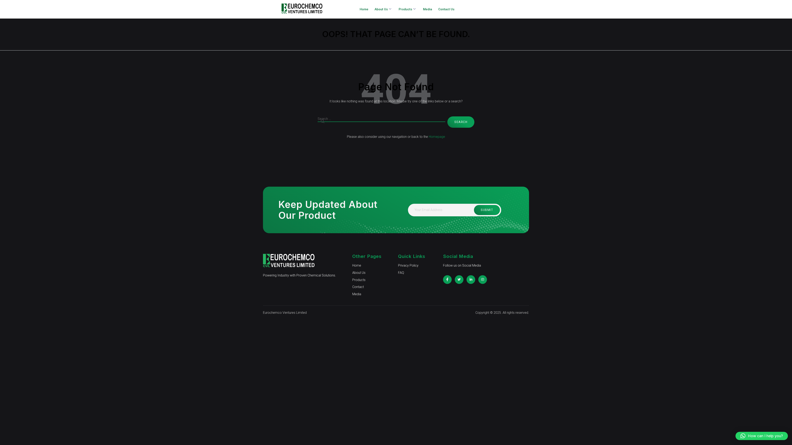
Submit (487, 210)
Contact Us (446, 9)
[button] (761, 436)
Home (364, 9)
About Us (381, 9)
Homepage (437, 137)
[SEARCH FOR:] (381, 122)
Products (405, 9)
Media (427, 9)
